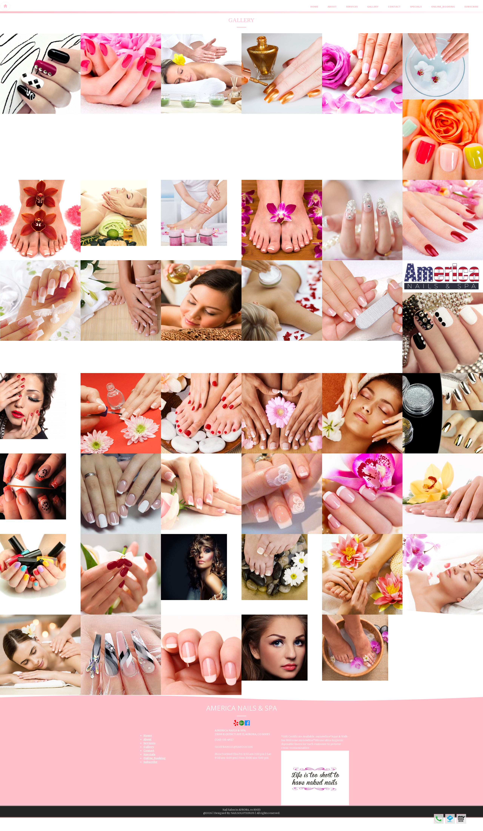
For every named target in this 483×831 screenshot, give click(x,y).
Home (314, 6)
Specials (416, 6)
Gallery (372, 6)
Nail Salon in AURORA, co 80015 (242, 809)
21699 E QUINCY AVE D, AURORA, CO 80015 (242, 734)
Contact (394, 6)
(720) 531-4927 (224, 739)
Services (352, 6)
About (332, 6)
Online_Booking (443, 6)
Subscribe (471, 6)
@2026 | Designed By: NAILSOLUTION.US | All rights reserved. (241, 813)
